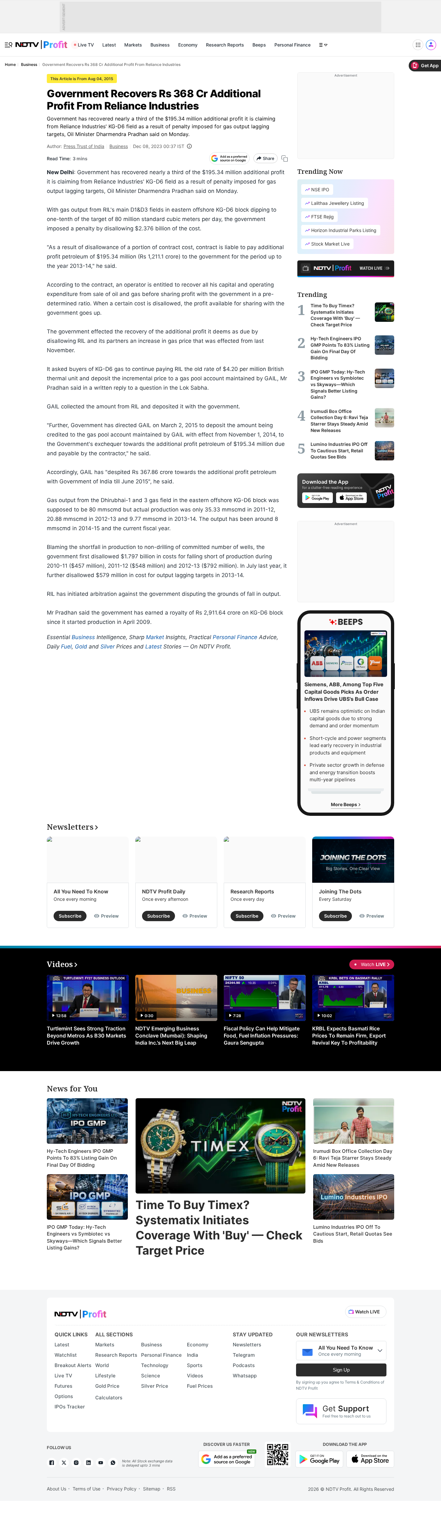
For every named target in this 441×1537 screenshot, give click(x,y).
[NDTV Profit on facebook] (51, 1463)
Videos (195, 1376)
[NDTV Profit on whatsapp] (113, 1463)
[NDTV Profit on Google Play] (319, 1458)
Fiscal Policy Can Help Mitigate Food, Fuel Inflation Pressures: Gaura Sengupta (262, 1035)
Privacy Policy (122, 1488)
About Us (56, 1488)
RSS (171, 1488)
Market (155, 637)
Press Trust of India (84, 146)
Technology (155, 1365)
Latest (109, 44)
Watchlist (66, 1355)
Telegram (244, 1355)
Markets (133, 44)
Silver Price (154, 1386)
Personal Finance (292, 44)
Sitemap (151, 1488)
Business (160, 44)
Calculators (108, 1398)
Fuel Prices (200, 1386)
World (102, 1365)
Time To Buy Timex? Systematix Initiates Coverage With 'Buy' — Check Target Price (219, 1227)
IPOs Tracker (70, 1407)
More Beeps (344, 804)
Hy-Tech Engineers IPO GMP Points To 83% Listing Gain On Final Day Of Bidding (82, 1158)
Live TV (86, 44)
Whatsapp (245, 1376)
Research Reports (225, 44)
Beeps (259, 44)
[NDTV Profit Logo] (80, 1312)
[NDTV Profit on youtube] (101, 1463)
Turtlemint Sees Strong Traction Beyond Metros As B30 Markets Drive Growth (86, 1035)
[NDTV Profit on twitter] (64, 1463)
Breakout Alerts (73, 1365)
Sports (194, 1365)
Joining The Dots (340, 891)
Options (64, 1396)
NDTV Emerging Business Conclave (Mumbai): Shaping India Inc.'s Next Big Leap (171, 1035)
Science (150, 1376)
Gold (81, 646)
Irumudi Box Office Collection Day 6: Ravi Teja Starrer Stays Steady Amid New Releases (353, 1158)
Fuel (66, 646)
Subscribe (70, 916)
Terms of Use (86, 1488)
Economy (188, 44)
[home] (41, 41)
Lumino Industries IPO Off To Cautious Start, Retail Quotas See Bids (352, 1234)
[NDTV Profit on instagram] (76, 1463)
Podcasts (244, 1365)
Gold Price (107, 1386)
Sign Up (341, 1370)
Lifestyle (105, 1376)
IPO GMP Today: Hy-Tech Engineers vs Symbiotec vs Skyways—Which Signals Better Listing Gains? (84, 1237)
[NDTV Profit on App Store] (370, 1458)
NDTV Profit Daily (163, 891)
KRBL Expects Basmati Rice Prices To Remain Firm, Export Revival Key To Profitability (349, 1035)
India (192, 1355)
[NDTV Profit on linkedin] (88, 1463)
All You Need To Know (81, 891)
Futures (63, 1386)
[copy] (285, 158)
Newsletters (247, 1345)
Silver (107, 646)
